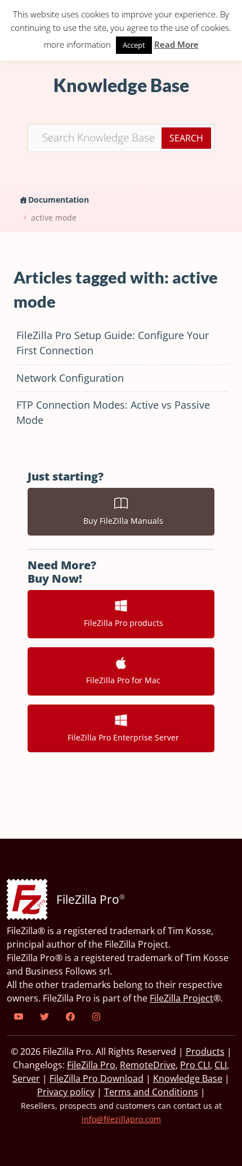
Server (26, 1078)
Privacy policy (66, 1092)
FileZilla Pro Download (97, 1078)
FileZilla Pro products (121, 623)
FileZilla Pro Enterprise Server (121, 737)
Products (205, 1051)
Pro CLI (195, 1065)
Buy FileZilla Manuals (121, 520)
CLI (220, 1065)
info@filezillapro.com (121, 1119)
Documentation (58, 199)
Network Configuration (70, 378)
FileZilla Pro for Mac (121, 680)
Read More (176, 44)
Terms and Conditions (151, 1092)
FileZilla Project (181, 998)
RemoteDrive (148, 1065)
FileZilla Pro (91, 1065)
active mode (54, 217)
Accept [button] (134, 45)
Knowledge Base (187, 1078)
